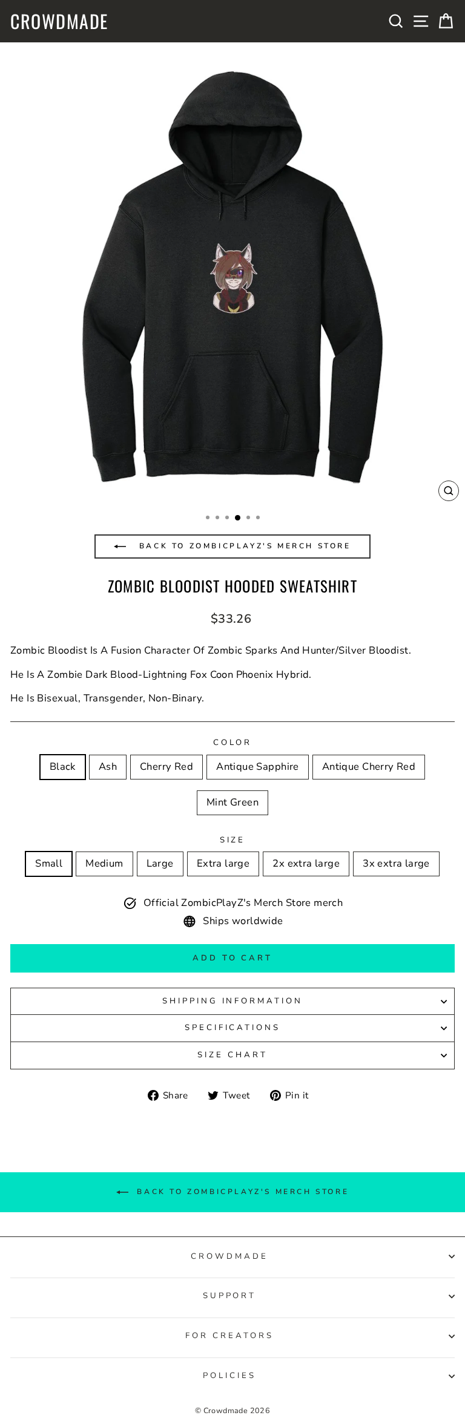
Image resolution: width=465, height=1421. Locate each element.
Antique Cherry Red (368, 766)
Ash (108, 766)
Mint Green (232, 802)
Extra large (223, 863)
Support (230, 1295)
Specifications (233, 1027)
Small (48, 863)
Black (63, 766)
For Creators (229, 1335)
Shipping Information (232, 1001)
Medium (104, 863)
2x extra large (306, 863)
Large (160, 863)
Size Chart (232, 1054)
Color (232, 742)
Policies (229, 1375)
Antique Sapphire (257, 766)
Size (233, 840)
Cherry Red (166, 766)
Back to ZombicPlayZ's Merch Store (243, 546)
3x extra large (396, 863)
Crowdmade (59, 21)
